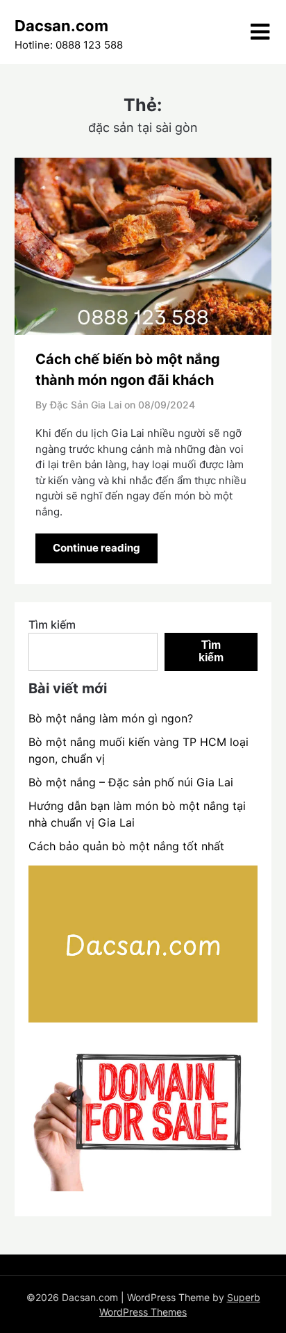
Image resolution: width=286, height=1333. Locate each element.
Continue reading (96, 547)
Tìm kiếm (52, 624)
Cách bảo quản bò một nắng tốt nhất (126, 846)
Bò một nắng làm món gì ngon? (110, 718)
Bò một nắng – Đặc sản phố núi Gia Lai (130, 782)
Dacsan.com (61, 26)
